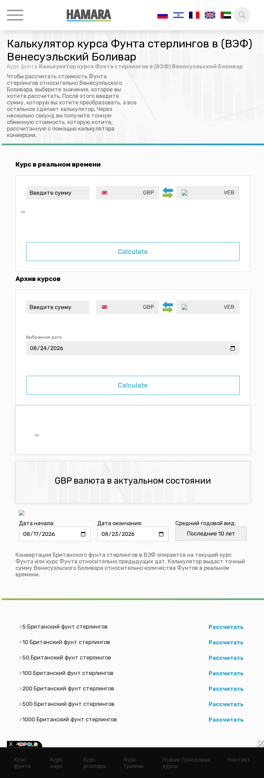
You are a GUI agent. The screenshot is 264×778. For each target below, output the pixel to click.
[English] (210, 15)
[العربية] (225, 15)
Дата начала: (36, 523)
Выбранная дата (44, 337)
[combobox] (128, 193)
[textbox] (128, 193)
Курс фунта (22, 66)
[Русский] (162, 15)
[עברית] (178, 15)
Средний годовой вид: (205, 523)
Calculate (133, 252)
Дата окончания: (119, 523)
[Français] (194, 15)
